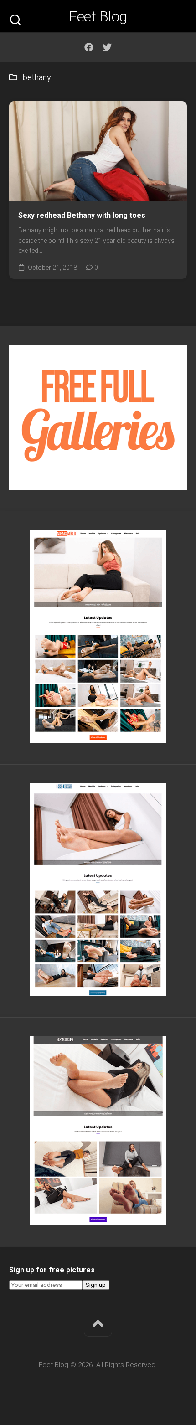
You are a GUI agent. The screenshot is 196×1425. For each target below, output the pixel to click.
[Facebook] (89, 47)
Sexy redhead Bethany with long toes (81, 215)
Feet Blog (98, 16)
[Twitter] (107, 47)
